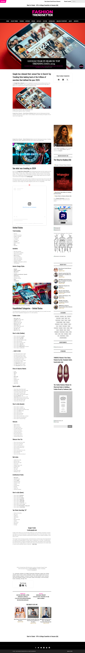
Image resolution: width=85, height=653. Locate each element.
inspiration (18, 576)
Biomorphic (16, 477)
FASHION (22, 21)
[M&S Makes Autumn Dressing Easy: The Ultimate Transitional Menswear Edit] (46, 617)
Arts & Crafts (58, 318)
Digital (64, 322)
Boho (15, 330)
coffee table (22, 500)
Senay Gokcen (63, 149)
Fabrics (70, 324)
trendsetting (18, 578)
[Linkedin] (43, 647)
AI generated (31, 573)
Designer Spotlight (59, 322)
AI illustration (37, 573)
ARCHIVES (76, 21)
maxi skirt (21, 338)
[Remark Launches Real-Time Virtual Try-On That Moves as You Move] (33, 617)
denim (21, 345)
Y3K (26, 578)
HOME (7, 21)
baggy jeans (17, 362)
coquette (14, 574)
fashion (21, 574)
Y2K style (22, 578)
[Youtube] (41, 647)
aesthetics (22, 573)
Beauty (63, 318)
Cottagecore (16, 280)
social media (28, 577)
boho (20, 410)
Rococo (15, 323)
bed (24, 504)
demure (18, 574)
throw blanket (21, 505)
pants (23, 336)
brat (44, 573)
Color (69, 318)
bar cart (21, 496)
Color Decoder (58, 320)
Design (69, 320)
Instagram (22, 576)
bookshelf (21, 495)
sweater (33, 577)
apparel (41, 573)
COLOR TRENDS (14, 21)
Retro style (16, 318)
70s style (15, 328)
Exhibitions (65, 324)
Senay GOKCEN (32, 568)
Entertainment (57, 324)
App (65, 316)
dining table (22, 501)
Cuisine (62, 320)
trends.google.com (32, 530)
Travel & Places (62, 335)
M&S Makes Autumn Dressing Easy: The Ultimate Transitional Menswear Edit (46, 620)
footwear (33, 574)
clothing (47, 573)
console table (22, 507)
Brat (14, 244)
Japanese (16, 274)
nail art (43, 576)
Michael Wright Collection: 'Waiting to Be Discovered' (41, 596)
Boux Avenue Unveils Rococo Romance (33, 1)
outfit (14, 577)
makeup (31, 576)
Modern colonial (17, 270)
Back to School (31, 5)
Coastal (15, 261)
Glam (15, 279)
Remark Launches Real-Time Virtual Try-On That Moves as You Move (59, 1)
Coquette (15, 241)
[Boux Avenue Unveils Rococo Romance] (20, 617)
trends (14, 578)
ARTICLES (39, 21)
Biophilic (15, 269)
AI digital (27, 573)
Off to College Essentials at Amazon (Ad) (47, 5)
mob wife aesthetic (37, 576)
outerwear (47, 576)
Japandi (25, 274)
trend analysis (38, 577)
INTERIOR (27, 21)
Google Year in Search (19, 83)
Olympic (19, 395)
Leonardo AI (27, 576)
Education (67, 322)
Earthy (15, 320)
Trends (43, 67)
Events (62, 324)
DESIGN (33, 21)
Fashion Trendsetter (60, 148)
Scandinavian (20, 274)
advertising (17, 573)
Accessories (57, 316)
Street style (16, 324)
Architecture (69, 316)
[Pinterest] (46, 647)
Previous (10, 616)
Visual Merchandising (63, 337)
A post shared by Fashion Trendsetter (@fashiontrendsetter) (29, 223)
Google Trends (42, 574)
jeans (22, 337)
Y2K (14, 374)
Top (41, 67)
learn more (34, 544)
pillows (22, 497)
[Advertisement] (32, 128)
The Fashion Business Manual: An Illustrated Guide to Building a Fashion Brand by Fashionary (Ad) (62, 387)
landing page (29, 176)
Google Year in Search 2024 (23, 171)
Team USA (16, 396)
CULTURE (45, 21)
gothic (18, 480)
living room (22, 499)
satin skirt (21, 343)
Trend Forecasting (44, 577)
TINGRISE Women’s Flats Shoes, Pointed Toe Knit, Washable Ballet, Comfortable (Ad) (63, 359)
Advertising (62, 316)
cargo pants (17, 365)
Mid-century (16, 271)
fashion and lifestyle (27, 574)
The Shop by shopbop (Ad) (62, 159)
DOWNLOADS (52, 21)
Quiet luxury (16, 275)
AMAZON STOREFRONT (62, 21)
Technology (38, 67)
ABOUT (70, 21)
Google (15, 73)
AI (25, 510)
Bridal (66, 318)
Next (54, 616)
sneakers (24, 577)
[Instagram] (49, 647)
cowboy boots (21, 346)
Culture (66, 320)
